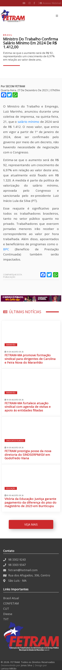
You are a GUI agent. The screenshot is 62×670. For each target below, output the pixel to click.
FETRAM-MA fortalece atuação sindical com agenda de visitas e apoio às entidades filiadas (28, 406)
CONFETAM (11, 603)
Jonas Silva (26, 665)
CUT (6, 609)
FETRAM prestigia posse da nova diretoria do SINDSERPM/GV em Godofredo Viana (28, 454)
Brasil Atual (11, 598)
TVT (6, 619)
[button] (57, 16)
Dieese (7, 614)
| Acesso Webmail (49, 3)
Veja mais (31, 524)
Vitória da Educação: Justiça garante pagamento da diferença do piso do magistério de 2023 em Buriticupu (30, 502)
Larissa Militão (8, 668)
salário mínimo (28, 122)
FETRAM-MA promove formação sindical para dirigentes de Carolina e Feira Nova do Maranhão (30, 358)
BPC (6, 249)
